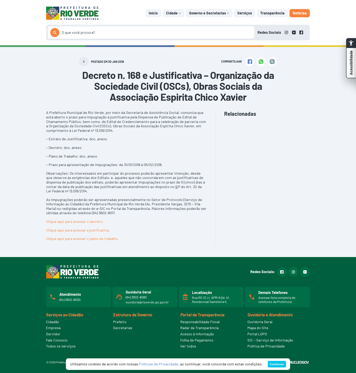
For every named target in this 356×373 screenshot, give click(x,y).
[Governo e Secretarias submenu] (228, 13)
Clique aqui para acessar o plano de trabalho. (82, 238)
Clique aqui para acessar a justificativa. (78, 230)
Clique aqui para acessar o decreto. (75, 221)
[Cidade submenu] (180, 13)
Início (153, 13)
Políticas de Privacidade (158, 364)
